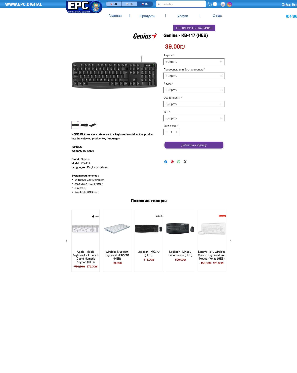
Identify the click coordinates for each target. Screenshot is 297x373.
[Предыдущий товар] (66, 241)
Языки (168, 83)
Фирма (168, 55)
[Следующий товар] (231, 241)
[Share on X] (185, 162)
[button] (213, 4)
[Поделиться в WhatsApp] (179, 162)
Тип (166, 111)
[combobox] (193, 61)
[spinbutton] (171, 132)
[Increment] (176, 132)
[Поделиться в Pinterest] (172, 162)
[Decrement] (166, 132)
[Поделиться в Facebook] (166, 162)
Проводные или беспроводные (184, 69)
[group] (148, 241)
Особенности (172, 97)
